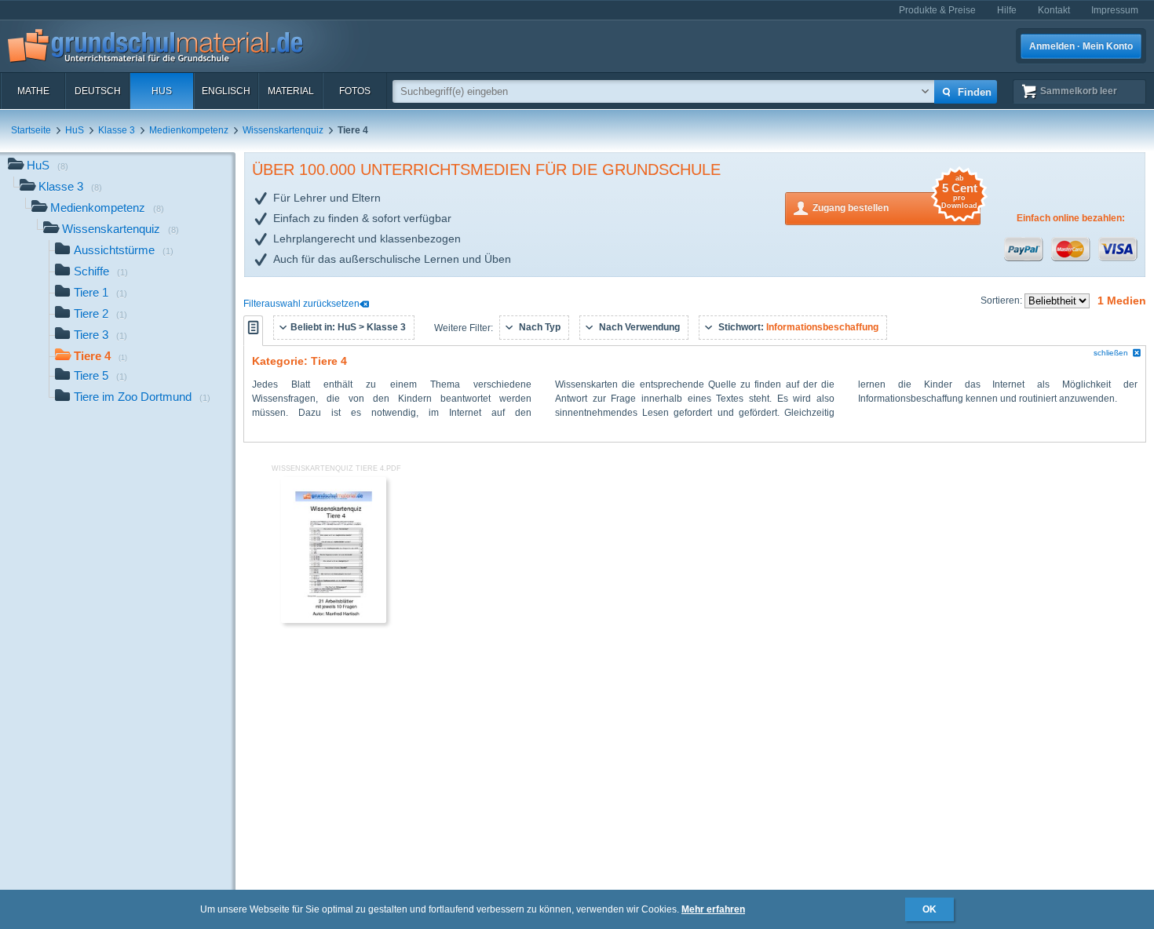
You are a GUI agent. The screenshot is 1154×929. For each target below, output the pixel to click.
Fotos (355, 91)
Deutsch (98, 91)
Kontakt (1054, 10)
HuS (162, 91)
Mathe (33, 91)
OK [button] (929, 909)
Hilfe (1007, 10)
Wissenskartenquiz (283, 130)
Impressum (1114, 10)
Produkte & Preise (937, 10)
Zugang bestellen (895, 202)
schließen (1111, 352)
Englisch (226, 91)
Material (291, 91)
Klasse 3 (116, 130)
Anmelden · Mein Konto (1081, 46)
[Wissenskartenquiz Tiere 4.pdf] (333, 619)
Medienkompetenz (188, 130)
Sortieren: (1002, 300)
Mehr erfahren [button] (713, 909)
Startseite (31, 130)
